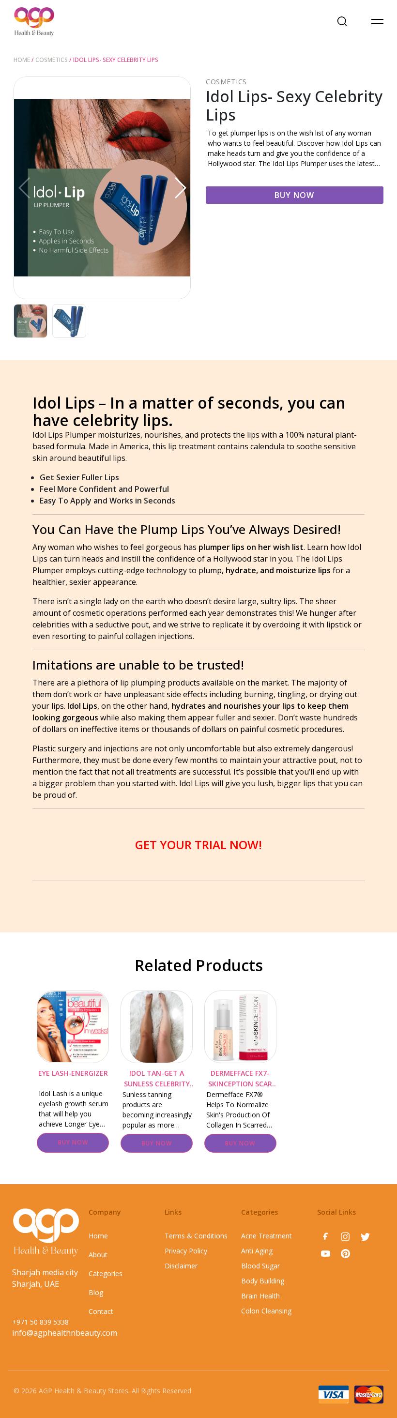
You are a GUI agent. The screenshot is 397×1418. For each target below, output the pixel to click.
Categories (105, 1273)
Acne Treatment (266, 1235)
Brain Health (260, 1295)
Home (22, 60)
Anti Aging (257, 1250)
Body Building (262, 1280)
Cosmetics (51, 60)
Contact (101, 1311)
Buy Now (294, 195)
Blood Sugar (260, 1265)
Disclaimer (181, 1265)
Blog (96, 1292)
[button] (179, 187)
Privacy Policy (186, 1250)
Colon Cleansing (266, 1310)
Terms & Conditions (196, 1235)
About (98, 1254)
